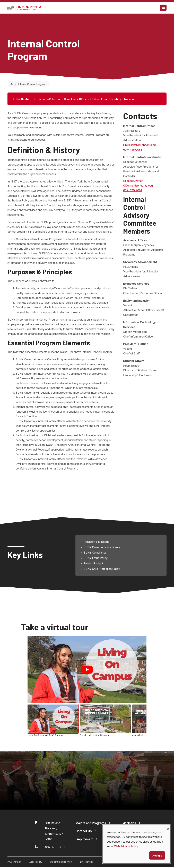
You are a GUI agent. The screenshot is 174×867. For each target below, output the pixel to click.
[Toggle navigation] (163, 8)
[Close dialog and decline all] (168, 826)
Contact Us (83, 831)
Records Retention (50, 98)
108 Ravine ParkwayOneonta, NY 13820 (54, 831)
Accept (157, 855)
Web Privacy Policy (126, 846)
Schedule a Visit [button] (81, 801)
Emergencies (86, 862)
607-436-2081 (132, 149)
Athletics (130, 823)
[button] (53, 720)
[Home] (11, 84)
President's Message (96, 541)
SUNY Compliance (95, 552)
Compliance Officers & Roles (81, 98)
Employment (84, 839)
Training (129, 98)
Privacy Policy (14, 862)
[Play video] (87, 670)
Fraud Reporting (111, 98)
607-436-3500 (55, 847)
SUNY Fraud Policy (96, 558)
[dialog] (137, 844)
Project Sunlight (93, 563)
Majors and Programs (91, 823)
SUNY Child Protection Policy (102, 568)
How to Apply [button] (24, 801)
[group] (87, 721)
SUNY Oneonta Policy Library (102, 547)
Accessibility (35, 862)
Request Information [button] (139, 801)
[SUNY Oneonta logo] (24, 8)
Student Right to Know (61, 862)
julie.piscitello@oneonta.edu (140, 145)
